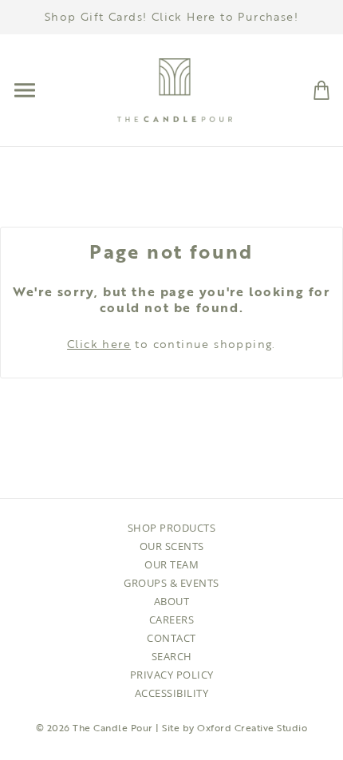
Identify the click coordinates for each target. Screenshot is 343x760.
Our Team (171, 564)
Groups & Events (171, 583)
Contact (171, 638)
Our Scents (172, 546)
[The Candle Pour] (174, 88)
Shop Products (172, 528)
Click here (99, 343)
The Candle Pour (113, 727)
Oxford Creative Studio (252, 727)
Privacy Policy (172, 674)
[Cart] (321, 89)
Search (172, 656)
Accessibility (172, 693)
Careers (172, 619)
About (172, 601)
